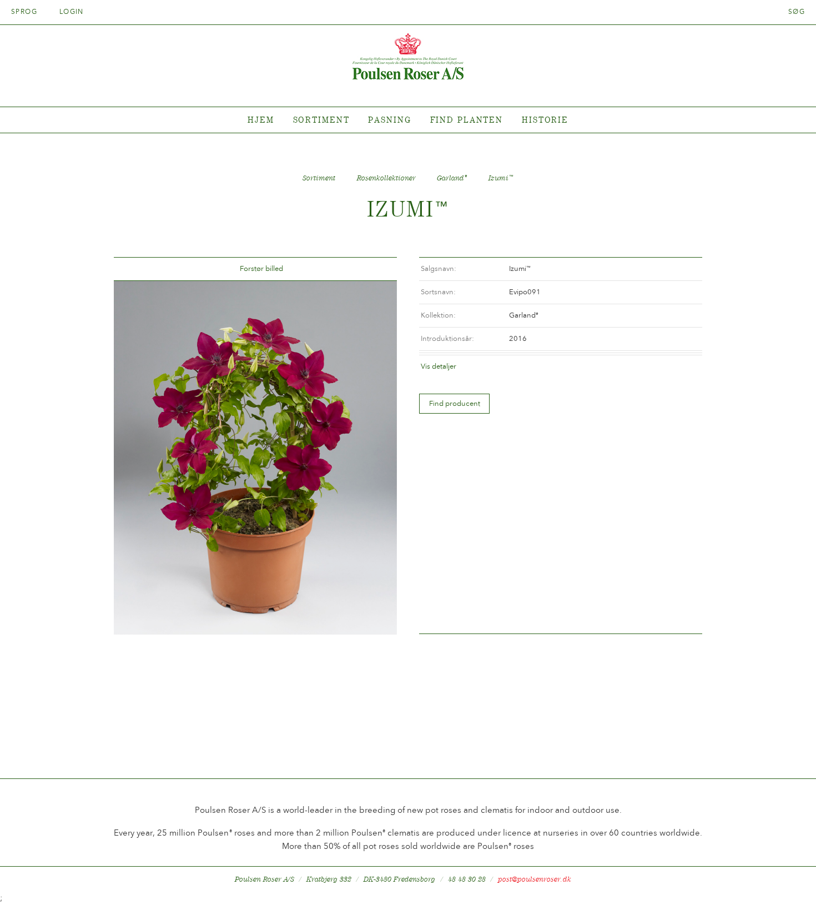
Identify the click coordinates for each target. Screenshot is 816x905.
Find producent (454, 403)
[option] (255, 458)
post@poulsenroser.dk (534, 879)
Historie (545, 119)
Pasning (389, 119)
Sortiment (321, 119)
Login (71, 12)
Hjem (261, 119)
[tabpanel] (408, 120)
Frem (375, 269)
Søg (796, 12)
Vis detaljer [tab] (438, 366)
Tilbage (135, 269)
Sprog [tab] (25, 12)
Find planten (466, 119)
